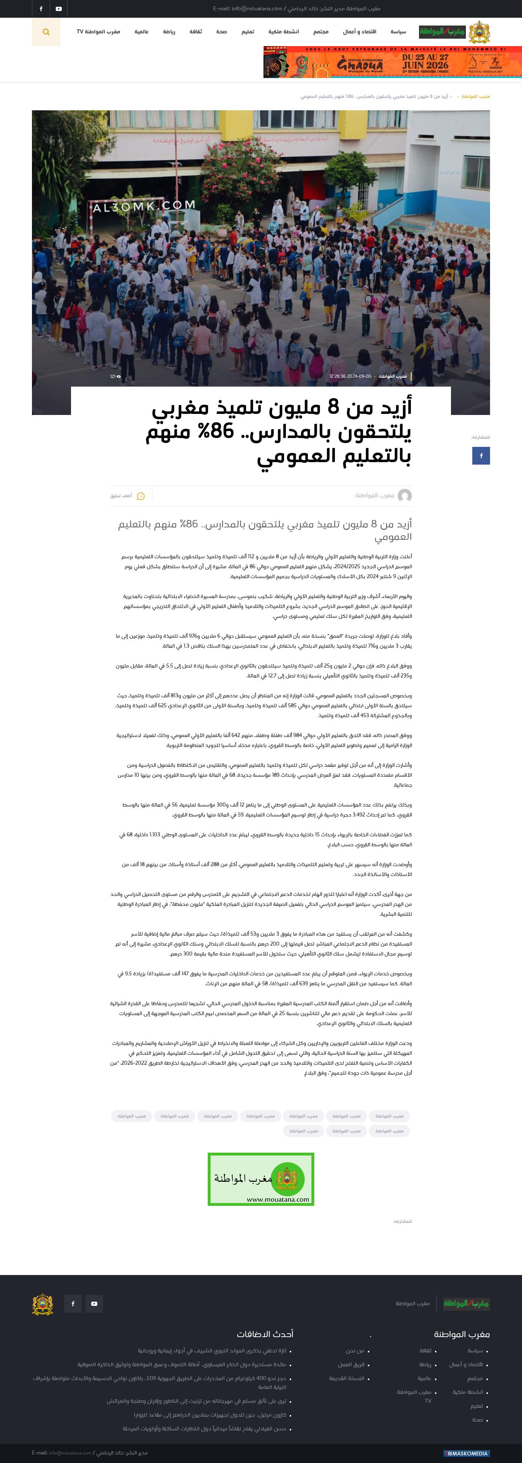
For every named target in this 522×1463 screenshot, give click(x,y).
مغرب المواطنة (476, 97)
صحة (221, 32)
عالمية (142, 32)
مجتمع (321, 32)
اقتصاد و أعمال (359, 32)
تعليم (247, 32)
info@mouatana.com (70, 1453)
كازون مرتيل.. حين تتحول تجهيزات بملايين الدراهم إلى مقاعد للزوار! (210, 1415)
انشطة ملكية (283, 32)
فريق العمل (351, 1365)
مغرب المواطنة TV (98, 32)
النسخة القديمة (346, 1378)
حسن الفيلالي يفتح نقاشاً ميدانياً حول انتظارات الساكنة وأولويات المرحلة (204, 1429)
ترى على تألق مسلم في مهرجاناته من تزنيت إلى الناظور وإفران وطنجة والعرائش (196, 1401)
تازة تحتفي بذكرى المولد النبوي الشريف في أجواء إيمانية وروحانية (212, 1351)
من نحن (355, 1351)
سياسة (398, 32)
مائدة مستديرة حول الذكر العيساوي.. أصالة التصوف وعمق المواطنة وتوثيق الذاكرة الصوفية (181, 1365)
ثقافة (196, 32)
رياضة (169, 32)
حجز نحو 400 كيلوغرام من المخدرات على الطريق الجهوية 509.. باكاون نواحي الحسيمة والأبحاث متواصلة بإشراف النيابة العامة (159, 1383)
